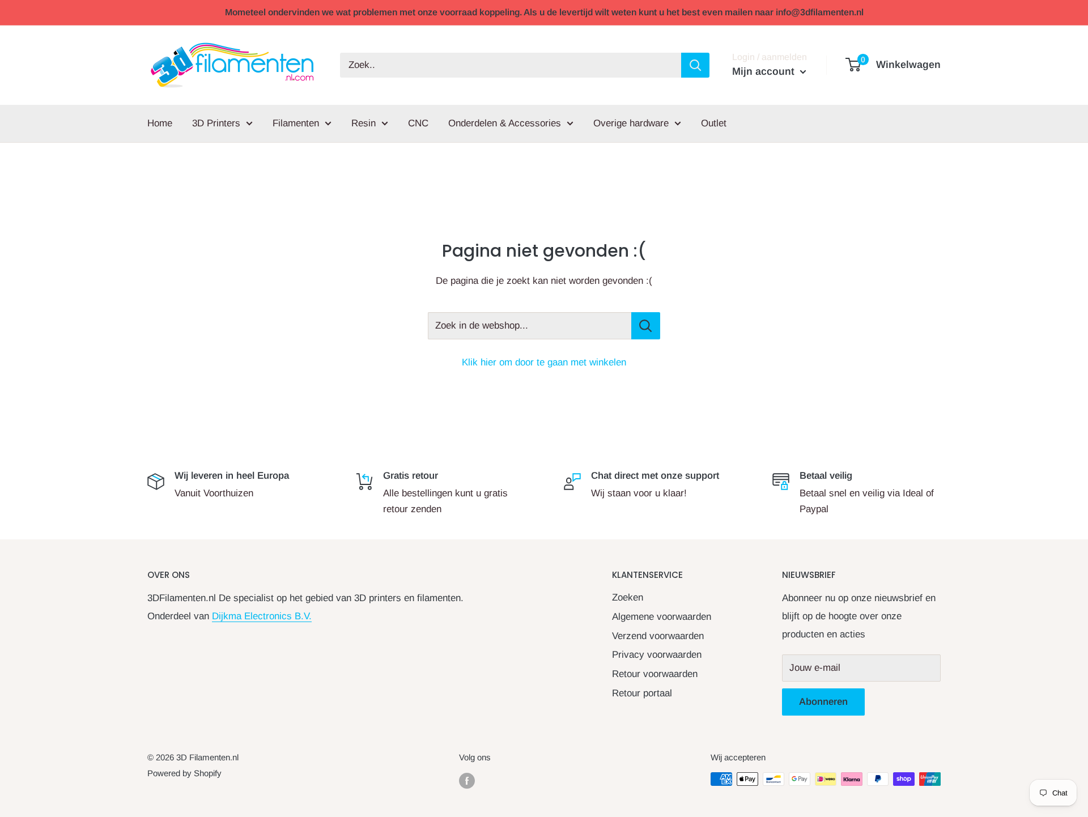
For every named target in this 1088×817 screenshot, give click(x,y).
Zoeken (627, 597)
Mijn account (764, 71)
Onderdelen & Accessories (504, 123)
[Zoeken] (695, 65)
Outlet (713, 123)
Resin (363, 123)
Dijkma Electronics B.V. (262, 616)
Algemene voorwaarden (661, 616)
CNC (418, 123)
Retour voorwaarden (655, 674)
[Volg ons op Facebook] (467, 780)
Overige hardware (631, 123)
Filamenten (296, 123)
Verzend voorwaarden (658, 636)
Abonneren (823, 701)
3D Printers (216, 123)
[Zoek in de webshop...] (645, 325)
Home (159, 123)
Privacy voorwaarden (657, 654)
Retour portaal (642, 693)
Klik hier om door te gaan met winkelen (544, 362)
